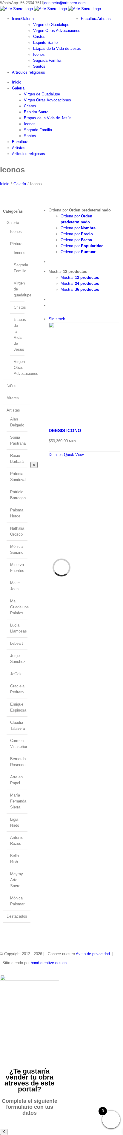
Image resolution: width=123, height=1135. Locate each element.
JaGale (16, 674)
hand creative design (49, 963)
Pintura (16, 244)
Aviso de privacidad (93, 954)
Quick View (74, 454)
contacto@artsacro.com (65, 3)
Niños (11, 386)
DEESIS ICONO (65, 430)
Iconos (16, 231)
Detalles (56, 454)
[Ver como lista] (50, 305)
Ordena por (78, 228)
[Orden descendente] (50, 261)
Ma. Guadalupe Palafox (19, 607)
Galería (13, 222)
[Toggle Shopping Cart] (1, 163)
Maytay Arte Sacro (16, 880)
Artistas (13, 410)
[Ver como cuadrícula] (50, 299)
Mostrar (80, 277)
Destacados (17, 916)
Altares (13, 398)
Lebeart (16, 643)
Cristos (20, 307)
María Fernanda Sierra (18, 801)
